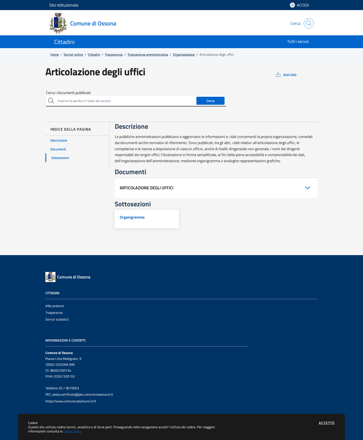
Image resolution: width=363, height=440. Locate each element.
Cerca (210, 100)
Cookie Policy (72, 431)
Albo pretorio (54, 305)
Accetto (327, 422)
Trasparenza (54, 312)
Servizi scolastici (57, 319)
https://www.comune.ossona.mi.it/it (70, 401)
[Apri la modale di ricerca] (309, 23)
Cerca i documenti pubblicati (68, 93)
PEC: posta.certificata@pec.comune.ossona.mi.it (79, 394)
